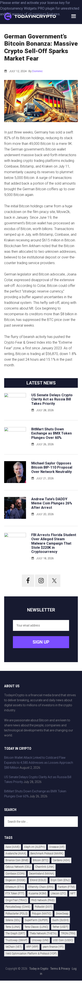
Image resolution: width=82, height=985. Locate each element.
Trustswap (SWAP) (16, 940)
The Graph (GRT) (15, 933)
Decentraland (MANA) (41, 873)
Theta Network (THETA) (43, 933)
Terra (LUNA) (12, 926)
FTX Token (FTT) (14, 893)
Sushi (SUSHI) (60, 920)
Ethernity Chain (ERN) (41, 886)
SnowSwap (62, 913)
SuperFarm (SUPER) (36, 920)
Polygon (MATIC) (41, 913)
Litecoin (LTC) (58, 893)
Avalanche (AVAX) (15, 853)
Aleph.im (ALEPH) (34, 846)
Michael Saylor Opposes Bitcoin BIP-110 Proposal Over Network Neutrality (51, 467)
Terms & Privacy (60, 968)
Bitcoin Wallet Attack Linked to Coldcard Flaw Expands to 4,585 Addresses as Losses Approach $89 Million (38, 762)
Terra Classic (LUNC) (36, 926)
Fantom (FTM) (66, 886)
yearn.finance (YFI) (53, 946)
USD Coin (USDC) (63, 940)
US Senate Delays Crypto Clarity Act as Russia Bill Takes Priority (52, 399)
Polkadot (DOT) (43, 906)
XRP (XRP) (32, 946)
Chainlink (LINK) (44, 866)
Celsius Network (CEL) (18, 866)
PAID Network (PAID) (43, 900)
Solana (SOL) (12, 920)
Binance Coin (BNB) (16, 860)
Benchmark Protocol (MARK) (46, 853)
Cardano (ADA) (61, 860)
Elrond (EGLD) (38, 880)
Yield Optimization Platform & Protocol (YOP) (31, 953)
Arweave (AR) (57, 846)
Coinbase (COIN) (15, 873)
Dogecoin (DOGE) (15, 880)
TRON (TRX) (68, 933)
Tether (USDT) (60, 926)
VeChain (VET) (13, 946)
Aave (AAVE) (12, 846)
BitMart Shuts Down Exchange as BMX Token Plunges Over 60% (51, 433)
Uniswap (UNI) (40, 940)
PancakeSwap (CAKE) (17, 906)
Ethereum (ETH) (14, 886)
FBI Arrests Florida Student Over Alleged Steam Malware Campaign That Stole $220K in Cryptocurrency (53, 543)
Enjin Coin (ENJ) (60, 880)
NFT (72, 893)
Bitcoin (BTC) (40, 860)
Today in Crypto (38, 968)
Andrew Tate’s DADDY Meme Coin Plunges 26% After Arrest (51, 503)
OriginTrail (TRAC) (16, 900)
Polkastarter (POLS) (16, 913)
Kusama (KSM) (37, 893)
